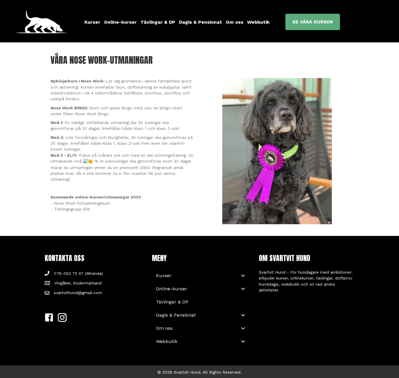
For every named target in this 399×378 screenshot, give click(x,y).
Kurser (92, 22)
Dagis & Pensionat (200, 22)
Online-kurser (120, 22)
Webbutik (258, 22)
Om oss (234, 22)
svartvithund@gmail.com (78, 292)
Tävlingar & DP (157, 22)
